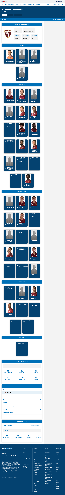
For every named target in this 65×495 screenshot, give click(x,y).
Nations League (37, 486)
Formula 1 (36, 474)
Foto (24, 456)
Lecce (57, 473)
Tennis (35, 487)
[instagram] (4, 457)
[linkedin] (11, 457)
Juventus (57, 469)
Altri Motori (36, 480)
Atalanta (57, 454)
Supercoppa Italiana (36, 472)
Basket (35, 482)
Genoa (57, 465)
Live (24, 465)
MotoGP (35, 478)
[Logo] (9, 4)
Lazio (57, 471)
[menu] (2, 4)
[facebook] (2, 457)
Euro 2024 (47, 485)
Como (57, 460)
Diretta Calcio (26, 466)
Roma (57, 482)
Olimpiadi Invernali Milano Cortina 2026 (48, 466)
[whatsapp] (6, 457)
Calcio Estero (36, 469)
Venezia (57, 490)
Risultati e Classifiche (25, 469)
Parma (57, 481)
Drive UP (35, 493)
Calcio (35, 454)
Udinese (57, 488)
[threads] (13, 457)
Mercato (35, 456)
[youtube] (16, 457)
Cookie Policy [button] (16, 479)
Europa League (37, 465)
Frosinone (58, 464)
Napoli (57, 479)
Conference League (38, 467)
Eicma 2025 (47, 471)
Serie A (35, 458)
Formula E (36, 476)
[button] (4, 15)
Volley (35, 491)
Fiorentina (58, 462)
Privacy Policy (10, 479)
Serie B (35, 460)
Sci (34, 489)
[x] (9, 457)
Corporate (4, 479)
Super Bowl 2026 (48, 469)
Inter (57, 467)
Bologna (57, 456)
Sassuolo (57, 484)
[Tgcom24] (4, 1)
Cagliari (57, 458)
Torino (57, 486)
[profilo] (62, 4)
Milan (57, 475)
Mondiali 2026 (48, 454)
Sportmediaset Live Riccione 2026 (48, 460)
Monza (57, 477)
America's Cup (37, 484)
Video (24, 454)
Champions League (38, 464)
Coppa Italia (36, 462)
